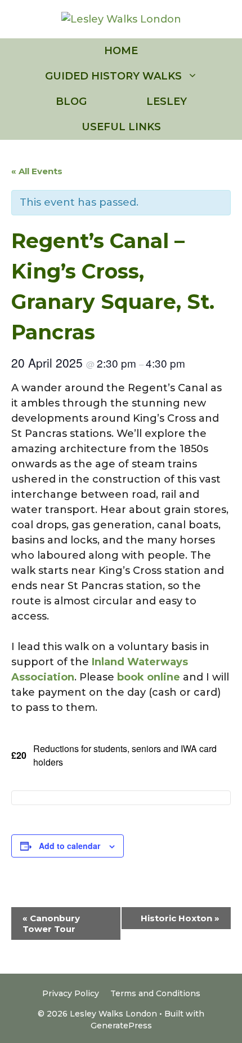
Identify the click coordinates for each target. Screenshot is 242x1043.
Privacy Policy (70, 993)
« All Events (36, 171)
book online (148, 677)
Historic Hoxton (180, 918)
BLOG (71, 101)
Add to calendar (69, 845)
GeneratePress (121, 1025)
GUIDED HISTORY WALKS (113, 76)
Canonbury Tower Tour (51, 923)
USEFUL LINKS (121, 127)
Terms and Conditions (155, 993)
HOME (121, 51)
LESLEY (166, 101)
